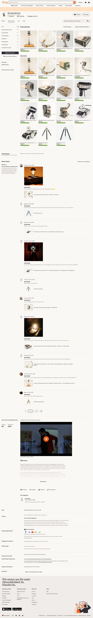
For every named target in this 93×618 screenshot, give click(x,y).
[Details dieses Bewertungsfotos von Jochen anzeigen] (33, 251)
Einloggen (80, 2)
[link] (25, 411)
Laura (25, 203)
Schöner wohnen (39, 5)
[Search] (88, 21)
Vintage (60, 5)
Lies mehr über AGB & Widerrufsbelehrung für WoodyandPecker (37, 559)
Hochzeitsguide (68, 5)
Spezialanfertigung (11, 52)
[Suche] (74, 2)
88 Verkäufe (4, 62)
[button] (77, 14)
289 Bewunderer (5, 64)
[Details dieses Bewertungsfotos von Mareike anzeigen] (33, 327)
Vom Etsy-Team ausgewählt (27, 5)
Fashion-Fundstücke (51, 5)
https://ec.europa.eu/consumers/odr (45, 562)
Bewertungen (11, 21)
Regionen (89, 615)
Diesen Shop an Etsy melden (8, 69)
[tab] (10, 26)
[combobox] (40, 2)
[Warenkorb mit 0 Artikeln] (89, 2)
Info (19, 21)
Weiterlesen (43, 481)
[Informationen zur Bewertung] (8, 16)
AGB (24, 21)
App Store (6, 609)
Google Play (17, 609)
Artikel (3, 21)
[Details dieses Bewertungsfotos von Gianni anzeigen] (33, 176)
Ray (25, 392)
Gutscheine (77, 5)
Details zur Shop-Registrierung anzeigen (33, 571)
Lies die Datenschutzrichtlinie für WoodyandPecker (35, 554)
